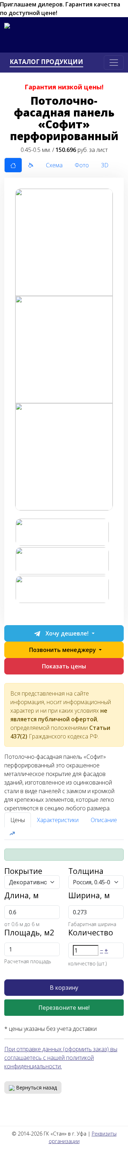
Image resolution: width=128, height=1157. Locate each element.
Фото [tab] (82, 165)
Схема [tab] (54, 165)
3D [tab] (104, 165)
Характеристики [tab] (58, 820)
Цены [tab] (17, 820)
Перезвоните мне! (64, 1008)
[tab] (13, 165)
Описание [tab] (104, 820)
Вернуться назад (36, 1087)
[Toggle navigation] (114, 62)
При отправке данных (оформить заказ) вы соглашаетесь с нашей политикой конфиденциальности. (60, 1057)
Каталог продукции (46, 62)
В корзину (64, 988)
